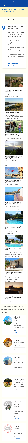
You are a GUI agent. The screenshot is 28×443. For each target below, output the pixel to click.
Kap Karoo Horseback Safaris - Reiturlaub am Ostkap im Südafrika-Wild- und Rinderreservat (13, 114)
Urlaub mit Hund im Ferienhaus (19, 358)
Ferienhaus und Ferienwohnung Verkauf (9, 1)
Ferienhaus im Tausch (18, 425)
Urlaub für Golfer (17, 318)
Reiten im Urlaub (19, 379)
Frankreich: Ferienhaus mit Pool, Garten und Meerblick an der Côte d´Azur (13, 227)
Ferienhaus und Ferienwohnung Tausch (10, 2)
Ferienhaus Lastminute (17, 339)
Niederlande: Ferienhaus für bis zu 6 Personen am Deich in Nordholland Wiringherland (13, 90)
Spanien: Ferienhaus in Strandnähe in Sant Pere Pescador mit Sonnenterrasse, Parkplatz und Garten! (13, 274)
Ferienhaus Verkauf (17, 402)
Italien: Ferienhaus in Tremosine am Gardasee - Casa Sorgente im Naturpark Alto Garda (13, 157)
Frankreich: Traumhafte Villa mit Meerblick (13, 249)
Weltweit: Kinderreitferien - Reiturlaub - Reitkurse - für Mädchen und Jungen (14, 136)
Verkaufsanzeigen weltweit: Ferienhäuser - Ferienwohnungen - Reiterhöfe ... (13, 297)
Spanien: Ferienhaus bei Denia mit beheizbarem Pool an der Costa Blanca (13, 182)
